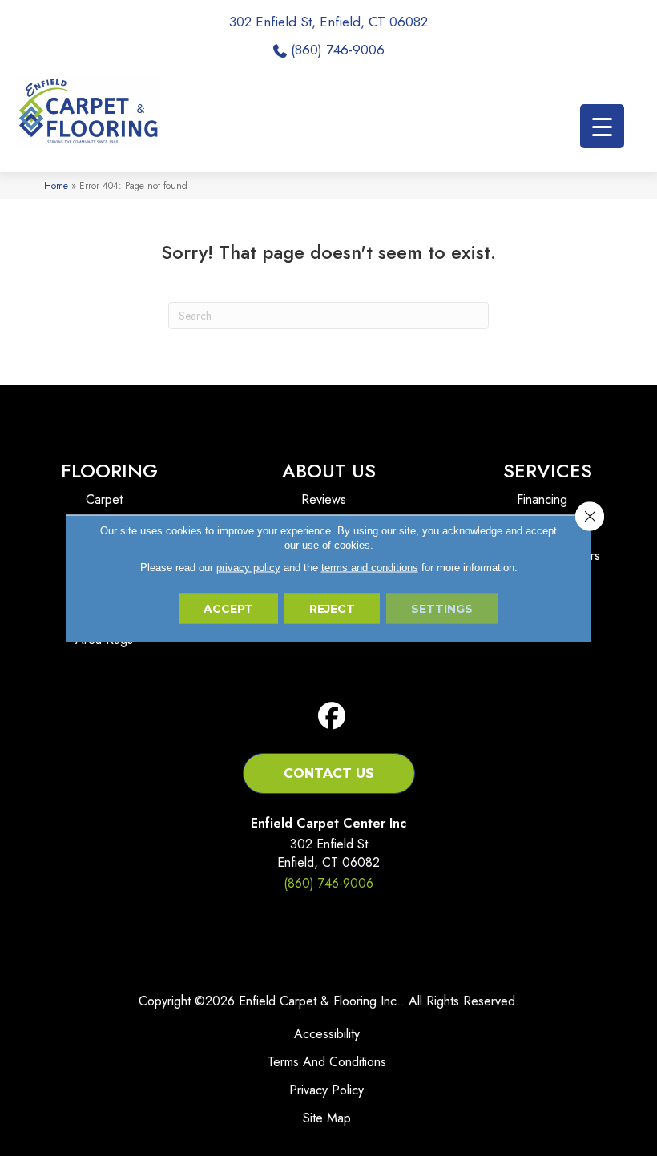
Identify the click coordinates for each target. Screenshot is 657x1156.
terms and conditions (369, 567)
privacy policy (248, 567)
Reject (332, 608)
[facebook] (332, 716)
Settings (442, 608)
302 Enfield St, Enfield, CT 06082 (328, 21)
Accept (228, 608)
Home (56, 185)
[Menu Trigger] (602, 126)
